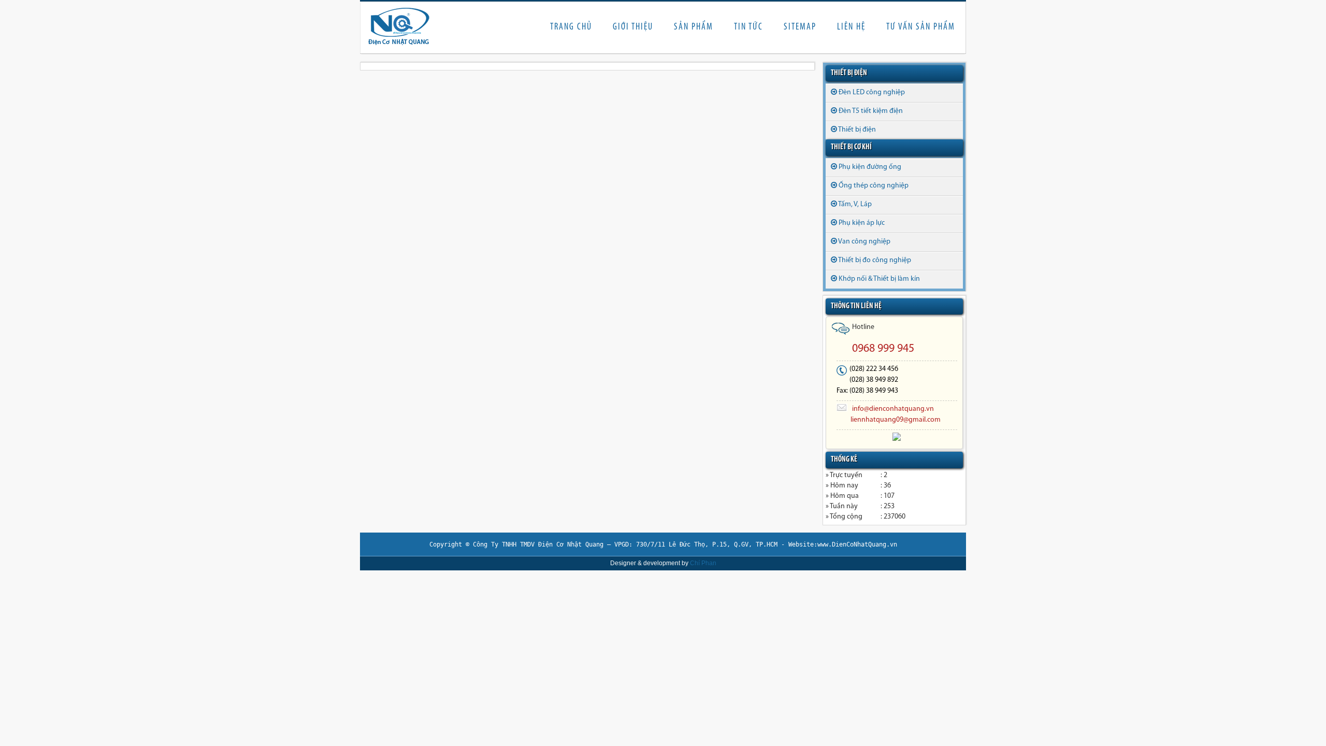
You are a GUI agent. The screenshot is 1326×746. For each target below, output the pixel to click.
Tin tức (748, 27)
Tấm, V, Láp (855, 204)
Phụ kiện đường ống (870, 167)
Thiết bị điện (857, 130)
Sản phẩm (693, 27)
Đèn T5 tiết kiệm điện (871, 111)
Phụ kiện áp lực (862, 223)
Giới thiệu (633, 27)
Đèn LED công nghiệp (872, 92)
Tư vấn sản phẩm (920, 27)
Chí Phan (703, 563)
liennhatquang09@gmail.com (896, 420)
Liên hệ (851, 27)
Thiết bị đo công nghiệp (874, 260)
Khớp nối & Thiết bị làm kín (879, 279)
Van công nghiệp (864, 242)
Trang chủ (571, 27)
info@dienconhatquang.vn (893, 409)
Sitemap (800, 27)
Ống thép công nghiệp (874, 186)
